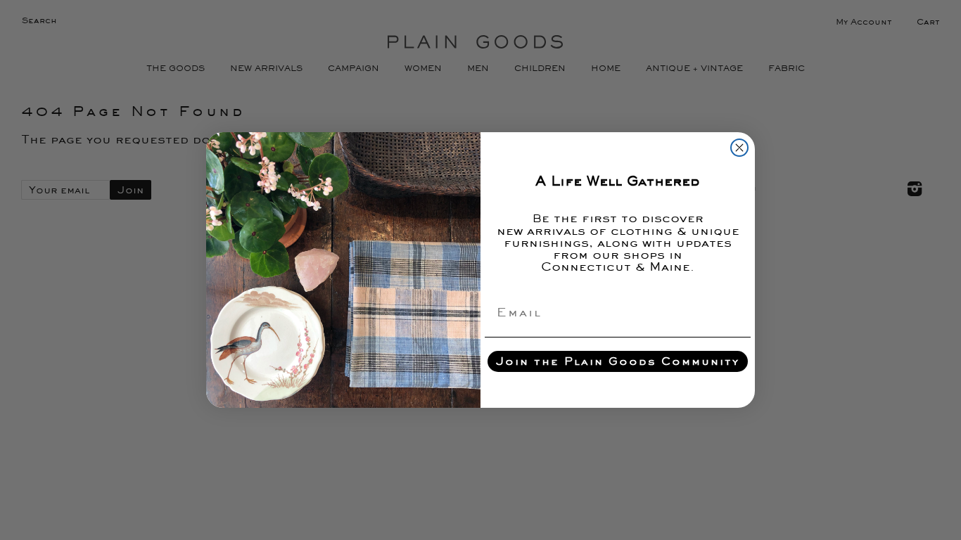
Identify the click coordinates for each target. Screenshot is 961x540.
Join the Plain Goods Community (617, 361)
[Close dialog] (739, 147)
